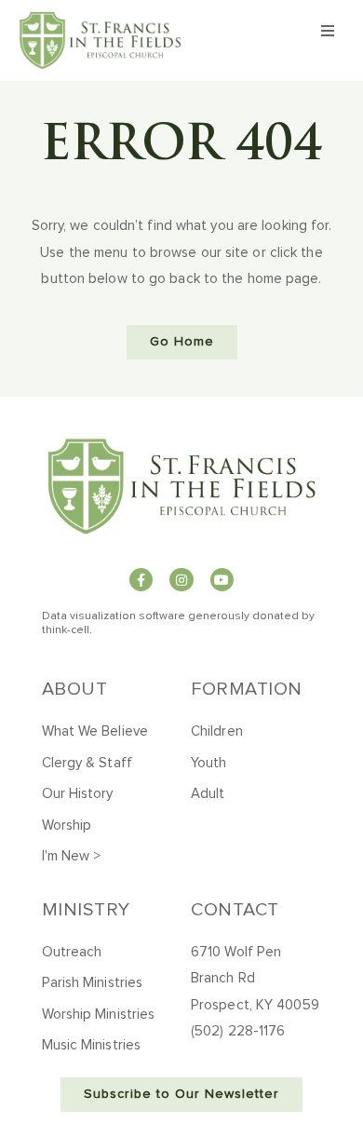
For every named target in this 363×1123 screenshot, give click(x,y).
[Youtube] (222, 579)
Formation (246, 689)
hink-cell (67, 630)
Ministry (86, 909)
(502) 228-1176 (238, 1031)
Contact (235, 909)
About (75, 689)
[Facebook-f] (141, 579)
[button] (328, 30)
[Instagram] (181, 579)
